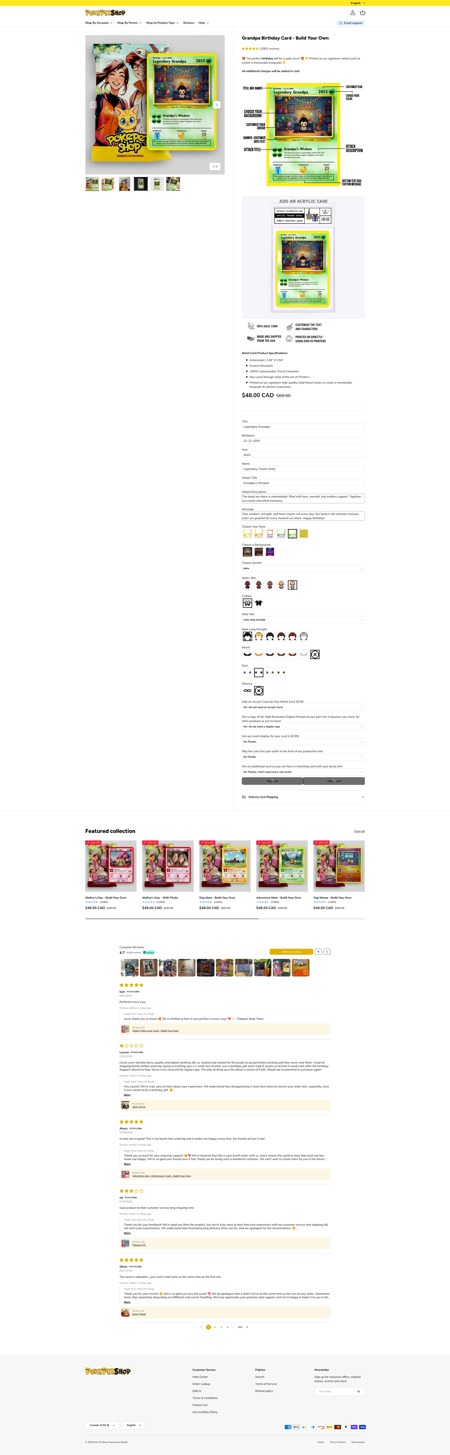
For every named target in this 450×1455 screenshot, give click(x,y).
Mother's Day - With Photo (160, 897)
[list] (155, 104)
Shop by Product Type (160, 23)
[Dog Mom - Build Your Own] (225, 866)
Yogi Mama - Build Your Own (332, 897)
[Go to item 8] (262, 968)
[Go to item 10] (300, 968)
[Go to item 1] (130, 968)
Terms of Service (266, 1384)
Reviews (188, 23)
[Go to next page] (248, 1327)
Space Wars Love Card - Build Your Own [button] (155, 1030)
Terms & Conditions (205, 1398)
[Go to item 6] (224, 968)
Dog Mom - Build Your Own (217, 897)
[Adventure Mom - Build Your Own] (282, 866)
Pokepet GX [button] (139, 1245)
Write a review (291, 951)
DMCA (196, 1391)
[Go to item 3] (167, 968)
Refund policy (264, 1391)
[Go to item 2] (149, 968)
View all (359, 831)
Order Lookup (201, 1384)
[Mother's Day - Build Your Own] (111, 866)
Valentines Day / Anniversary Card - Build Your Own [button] (161, 1175)
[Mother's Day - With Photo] (168, 866)
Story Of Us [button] (139, 1106)
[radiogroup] (303, 534)
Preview (272, 781)
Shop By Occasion (97, 23)
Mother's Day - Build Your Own (105, 897)
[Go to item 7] (243, 968)
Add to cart (334, 781)
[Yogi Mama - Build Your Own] (339, 866)
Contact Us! (200, 1405)
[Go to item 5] (205, 968)
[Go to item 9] (281, 968)
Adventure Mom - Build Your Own (278, 897)
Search (259, 1377)
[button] (363, 13)
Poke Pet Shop (100, 1442)
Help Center (200, 1377)
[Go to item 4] (186, 968)
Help (202, 23)
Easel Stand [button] (139, 1314)
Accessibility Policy (204, 1412)
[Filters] (318, 952)
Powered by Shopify (118, 1442)
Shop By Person (127, 23)
